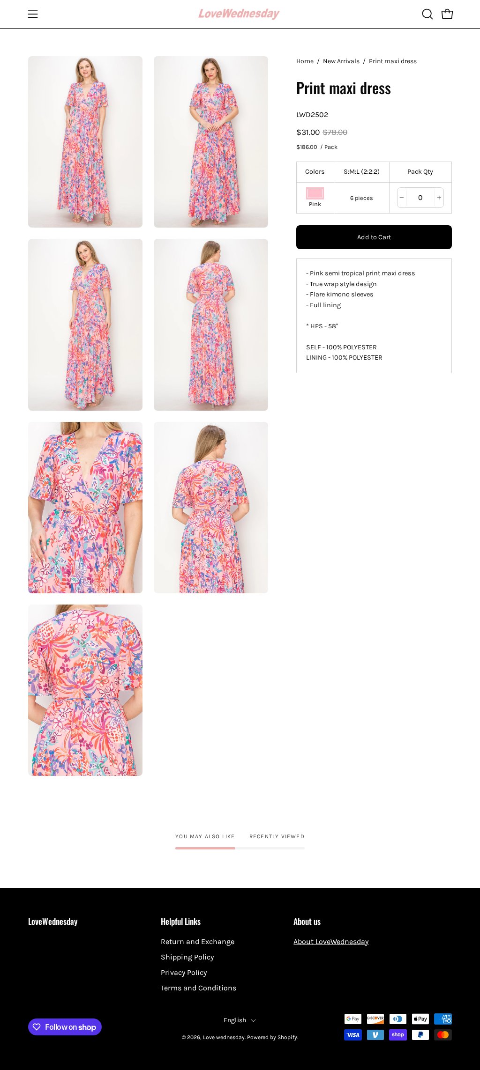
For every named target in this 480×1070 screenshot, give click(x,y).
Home (305, 61)
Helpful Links (181, 921)
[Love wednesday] (240, 14)
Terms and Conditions (198, 987)
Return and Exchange (197, 941)
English (235, 1020)
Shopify (287, 1037)
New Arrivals (341, 61)
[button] (426, 14)
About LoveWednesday (330, 941)
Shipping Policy (187, 956)
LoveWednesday (52, 921)
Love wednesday (224, 1037)
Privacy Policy (184, 972)
